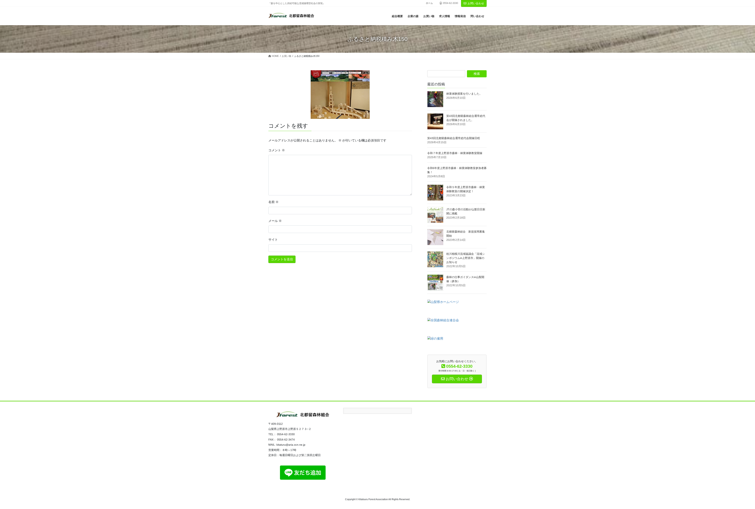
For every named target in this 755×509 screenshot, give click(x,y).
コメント (276, 150)
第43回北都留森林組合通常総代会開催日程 (453, 138)
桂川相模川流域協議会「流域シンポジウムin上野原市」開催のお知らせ (465, 258)
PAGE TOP (735, 490)
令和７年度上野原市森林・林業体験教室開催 (454, 153)
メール (275, 221)
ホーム (429, 3)
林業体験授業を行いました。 (464, 93)
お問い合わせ (476, 3)
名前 (273, 202)
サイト (273, 239)
